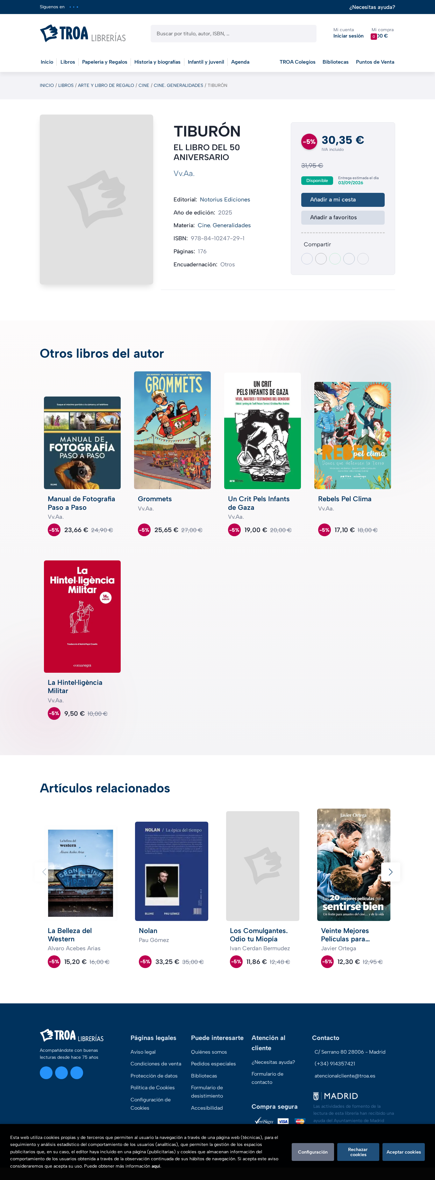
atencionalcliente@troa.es (345, 1076)
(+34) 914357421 (335, 1064)
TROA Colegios (298, 62)
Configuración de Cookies (151, 1104)
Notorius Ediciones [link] (225, 199)
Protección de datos (154, 1076)
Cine (144, 85)
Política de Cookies (153, 1088)
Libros (66, 85)
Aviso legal (143, 1052)
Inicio (47, 85)
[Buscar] (306, 33)
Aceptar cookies (404, 1152)
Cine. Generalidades (178, 85)
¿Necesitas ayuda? (372, 7)
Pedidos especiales (213, 1064)
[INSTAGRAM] (70, 6)
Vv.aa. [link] (184, 173)
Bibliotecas (336, 62)
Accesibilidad (207, 1108)
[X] (73, 6)
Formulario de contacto (267, 1078)
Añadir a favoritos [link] (333, 217)
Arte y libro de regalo (106, 85)
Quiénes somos (209, 1052)
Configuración (313, 1152)
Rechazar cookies (358, 1152)
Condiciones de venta (156, 1064)
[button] (382, 33)
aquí (156, 1166)
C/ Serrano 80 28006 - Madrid (350, 1052)
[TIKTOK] (77, 6)
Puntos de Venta (375, 62)
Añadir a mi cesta (333, 199)
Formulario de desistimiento (207, 1092)
